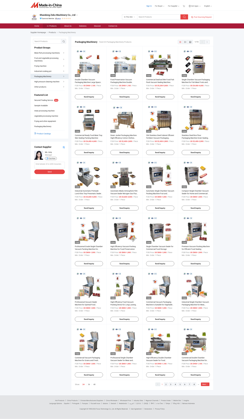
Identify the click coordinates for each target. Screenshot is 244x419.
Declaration (148, 409)
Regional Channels (152, 400)
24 (83, 384)
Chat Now (52, 158)
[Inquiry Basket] (184, 6)
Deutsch (113, 403)
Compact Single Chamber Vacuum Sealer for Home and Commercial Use (195, 193)
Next (204, 384)
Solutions (82, 26)
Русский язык (95, 403)
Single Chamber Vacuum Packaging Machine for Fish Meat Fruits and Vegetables (196, 82)
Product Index (166, 400)
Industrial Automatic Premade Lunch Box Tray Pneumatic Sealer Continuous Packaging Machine (88, 193)
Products (53, 26)
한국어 (138, 403)
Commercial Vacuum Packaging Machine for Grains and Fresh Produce (87, 360)
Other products (40, 87)
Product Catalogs (44, 133)
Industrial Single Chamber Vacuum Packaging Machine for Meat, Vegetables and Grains (195, 304)
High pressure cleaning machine (46, 81)
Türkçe (167, 403)
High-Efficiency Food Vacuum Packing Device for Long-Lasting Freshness (123, 304)
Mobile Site (177, 400)
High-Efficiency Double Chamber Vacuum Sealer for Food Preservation (158, 360)
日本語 (146, 403)
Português (75, 403)
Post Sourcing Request (203, 17)
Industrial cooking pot (42, 71)
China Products (72, 400)
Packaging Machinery (42, 76)
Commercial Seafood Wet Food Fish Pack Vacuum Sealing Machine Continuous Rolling (160, 82)
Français (85, 403)
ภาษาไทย (159, 403)
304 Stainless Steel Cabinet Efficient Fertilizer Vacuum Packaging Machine (160, 138)
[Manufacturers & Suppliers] (46, 5)
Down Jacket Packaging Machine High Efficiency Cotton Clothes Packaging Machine (123, 138)
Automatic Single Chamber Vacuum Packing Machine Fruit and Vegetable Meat (160, 193)
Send (50, 172)
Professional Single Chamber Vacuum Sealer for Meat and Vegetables (121, 360)
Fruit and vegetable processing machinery (46, 59)
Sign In (149, 6)
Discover (97, 26)
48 (94, 384)
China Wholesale (111, 400)
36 (89, 384)
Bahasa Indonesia (188, 403)
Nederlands (123, 403)
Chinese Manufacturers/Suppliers (91, 400)
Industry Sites (138, 400)
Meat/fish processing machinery (47, 53)
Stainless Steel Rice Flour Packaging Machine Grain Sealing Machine (195, 138)
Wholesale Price (125, 400)
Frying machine (40, 66)
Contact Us (112, 26)
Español (67, 403)
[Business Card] (64, 147)
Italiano (105, 403)
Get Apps (195, 6)
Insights (186, 400)
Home (36, 26)
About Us (67, 26)
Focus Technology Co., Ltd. (105, 409)
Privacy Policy (160, 409)
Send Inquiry (89, 97)
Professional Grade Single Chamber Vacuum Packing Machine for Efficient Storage (89, 249)
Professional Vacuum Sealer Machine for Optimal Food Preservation (86, 304)
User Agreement (136, 409)
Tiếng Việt (176, 403)
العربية (131, 403)
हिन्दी (152, 403)
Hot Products (59, 400)
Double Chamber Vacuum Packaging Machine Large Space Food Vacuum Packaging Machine (88, 82)
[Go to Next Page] (207, 42)
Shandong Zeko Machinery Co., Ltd (57, 15)
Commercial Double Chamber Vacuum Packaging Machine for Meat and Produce (194, 360)
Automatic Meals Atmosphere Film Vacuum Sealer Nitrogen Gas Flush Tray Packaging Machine (124, 193)
